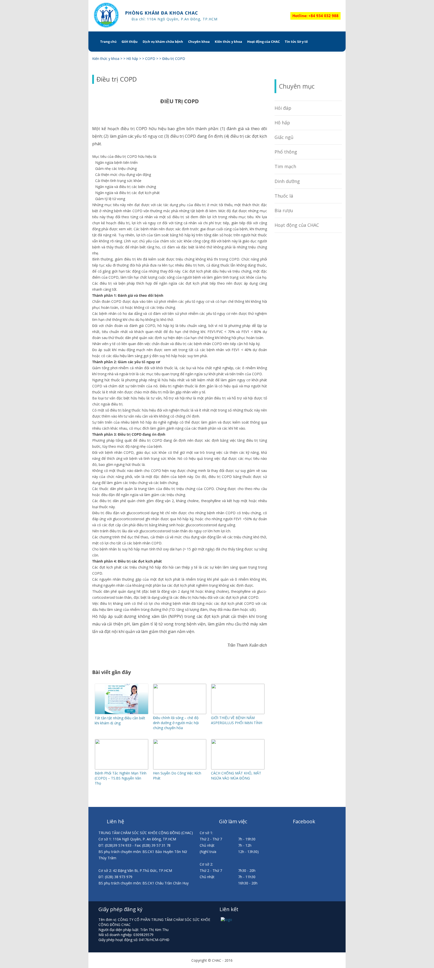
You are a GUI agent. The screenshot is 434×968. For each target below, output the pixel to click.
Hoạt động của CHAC (263, 41)
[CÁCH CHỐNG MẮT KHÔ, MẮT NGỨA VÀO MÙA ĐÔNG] (238, 768)
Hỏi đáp (283, 108)
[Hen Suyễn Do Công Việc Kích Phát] (180, 768)
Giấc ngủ (284, 137)
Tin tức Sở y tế (296, 41)
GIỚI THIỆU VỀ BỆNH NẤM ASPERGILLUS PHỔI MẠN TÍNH (236, 720)
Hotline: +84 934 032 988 (315, 15)
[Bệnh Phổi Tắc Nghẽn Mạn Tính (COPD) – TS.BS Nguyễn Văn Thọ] (121, 768)
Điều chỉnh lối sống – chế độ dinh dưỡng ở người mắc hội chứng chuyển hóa (176, 722)
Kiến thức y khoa (228, 41)
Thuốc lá (284, 196)
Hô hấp (282, 123)
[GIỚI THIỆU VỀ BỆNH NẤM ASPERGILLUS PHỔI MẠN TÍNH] (238, 712)
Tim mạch (285, 166)
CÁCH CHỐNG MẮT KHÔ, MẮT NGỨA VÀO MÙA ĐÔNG (236, 775)
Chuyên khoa (199, 41)
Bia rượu (284, 210)
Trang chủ (108, 41)
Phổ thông (286, 152)
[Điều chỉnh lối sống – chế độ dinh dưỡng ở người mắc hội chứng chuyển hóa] (180, 712)
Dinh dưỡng (287, 181)
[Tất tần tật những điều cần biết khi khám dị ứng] (121, 713)
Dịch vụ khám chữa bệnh (163, 41)
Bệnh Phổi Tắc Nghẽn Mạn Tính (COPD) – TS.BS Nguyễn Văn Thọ (120, 778)
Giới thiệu (130, 41)
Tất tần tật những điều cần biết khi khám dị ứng (120, 720)
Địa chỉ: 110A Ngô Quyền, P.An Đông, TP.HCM (175, 19)
